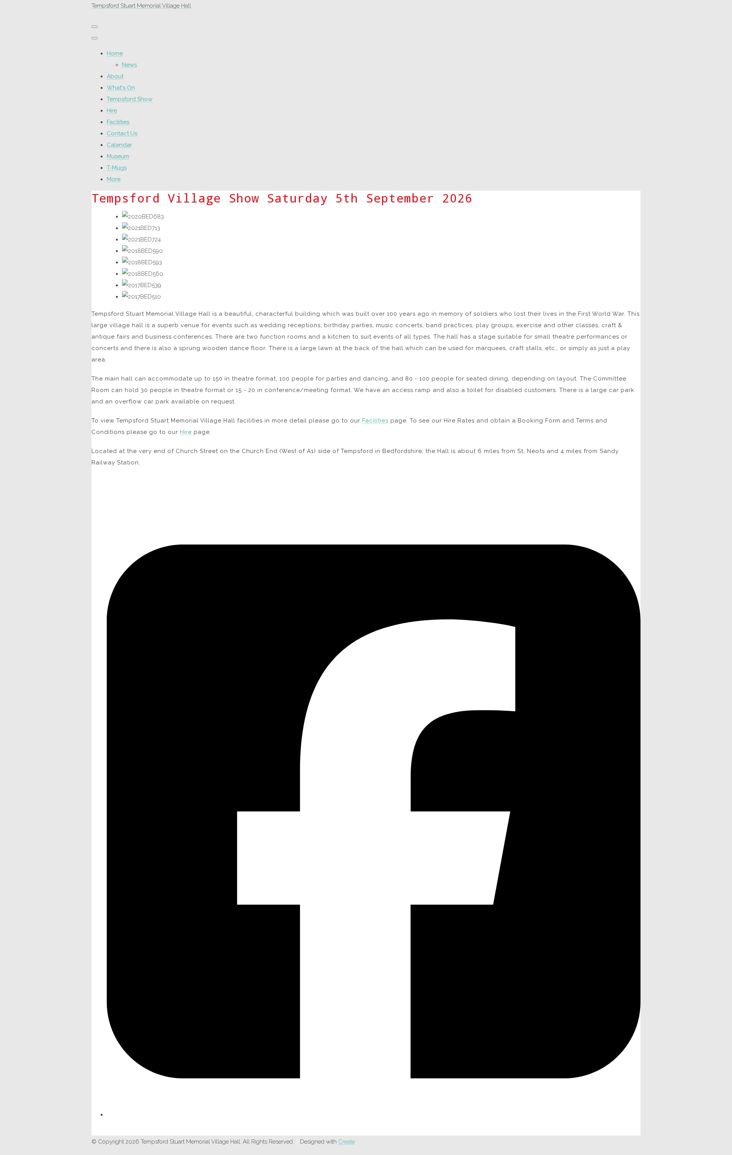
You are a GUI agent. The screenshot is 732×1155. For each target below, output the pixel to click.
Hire (112, 110)
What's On (121, 87)
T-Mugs (117, 167)
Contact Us (122, 133)
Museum (118, 156)
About (115, 76)
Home (115, 53)
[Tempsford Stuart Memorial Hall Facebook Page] (373, 1109)
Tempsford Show (129, 99)
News (129, 64)
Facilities (118, 122)
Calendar (119, 144)
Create (346, 1141)
